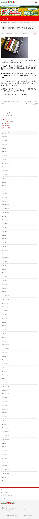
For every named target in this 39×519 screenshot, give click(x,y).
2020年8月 (6, 401)
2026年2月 (6, 155)
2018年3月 (6, 481)
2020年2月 (6, 424)
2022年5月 (6, 322)
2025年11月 (6, 167)
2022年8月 (6, 310)
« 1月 (2, 128)
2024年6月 (6, 227)
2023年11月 (6, 254)
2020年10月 (6, 394)
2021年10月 (6, 348)
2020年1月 (6, 428)
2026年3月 (6, 152)
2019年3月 (6, 462)
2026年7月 (6, 140)
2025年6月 (6, 182)
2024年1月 (6, 246)
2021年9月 (6, 352)
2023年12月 (6, 250)
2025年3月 (6, 193)
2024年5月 (6, 231)
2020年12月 (6, 386)
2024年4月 (6, 235)
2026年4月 (6, 148)
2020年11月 (6, 390)
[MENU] (36, 2)
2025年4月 (6, 189)
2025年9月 (6, 174)
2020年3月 (6, 420)
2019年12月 (6, 431)
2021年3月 (6, 375)
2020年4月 (6, 416)
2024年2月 (6, 242)
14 (8, 121)
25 (3, 125)
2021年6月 (6, 363)
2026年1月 (6, 159)
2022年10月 (6, 303)
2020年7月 (6, 405)
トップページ (6, 489)
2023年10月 (6, 257)
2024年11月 (6, 208)
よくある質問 (6, 492)
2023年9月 (6, 261)
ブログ (4, 498)
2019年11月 (6, 435)
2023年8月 (6, 265)
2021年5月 (6, 367)
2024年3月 (6, 239)
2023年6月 (6, 273)
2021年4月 (6, 371)
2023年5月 (6, 276)
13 (7, 121)
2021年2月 (6, 379)
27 (7, 125)
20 (7, 123)
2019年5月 (6, 454)
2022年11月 (6, 299)
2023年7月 (6, 269)
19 (5, 123)
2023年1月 (6, 292)
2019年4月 (6, 458)
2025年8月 (6, 178)
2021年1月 (6, 382)
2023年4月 (6, 280)
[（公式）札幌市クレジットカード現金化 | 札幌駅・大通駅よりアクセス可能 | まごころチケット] (8, 3)
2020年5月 (6, 413)
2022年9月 (6, 307)
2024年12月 (6, 205)
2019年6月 (6, 450)
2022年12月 (6, 295)
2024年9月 (6, 216)
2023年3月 (6, 284)
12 (5, 121)
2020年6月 (6, 409)
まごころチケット (17, 515)
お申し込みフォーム (7, 495)
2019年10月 (6, 439)
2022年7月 (6, 314)
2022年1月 (6, 337)
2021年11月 (6, 345)
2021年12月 (6, 341)
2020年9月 (6, 397)
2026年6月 (6, 144)
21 (8, 123)
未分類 (34, 33)
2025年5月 (6, 186)
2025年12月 (6, 163)
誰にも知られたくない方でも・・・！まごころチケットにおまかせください (29, 103)
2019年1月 (6, 465)
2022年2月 (6, 333)
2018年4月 (6, 477)
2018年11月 (6, 469)
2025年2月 (6, 197)
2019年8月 (6, 447)
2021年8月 (6, 356)
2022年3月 (6, 329)
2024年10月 (6, 212)
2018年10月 (6, 473)
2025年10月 (6, 170)
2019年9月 (6, 443)
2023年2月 (6, 288)
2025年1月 (6, 201)
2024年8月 (6, 220)
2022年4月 (6, 326)
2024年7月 (6, 223)
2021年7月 (6, 360)
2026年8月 (6, 137)
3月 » (9, 128)
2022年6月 (6, 318)
